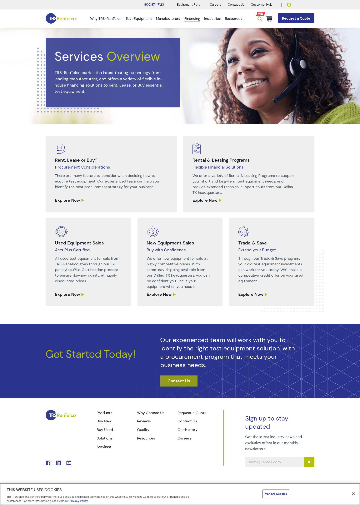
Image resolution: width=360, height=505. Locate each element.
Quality (143, 429)
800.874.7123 (154, 5)
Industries (212, 18)
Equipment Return (190, 5)
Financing (192, 18)
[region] (180, 494)
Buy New (104, 421)
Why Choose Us (151, 412)
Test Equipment (139, 18)
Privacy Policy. (79, 500)
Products (104, 412)
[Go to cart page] (269, 18)
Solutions (104, 438)
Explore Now (67, 200)
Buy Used (105, 429)
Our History (188, 429)
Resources (233, 18)
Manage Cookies (276, 494)
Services (104, 446)
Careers (215, 5)
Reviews (144, 421)
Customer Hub (261, 5)
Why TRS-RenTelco (105, 18)
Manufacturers (168, 18)
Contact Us (236, 5)
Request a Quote (192, 412)
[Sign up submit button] (309, 462)
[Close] (353, 493)
